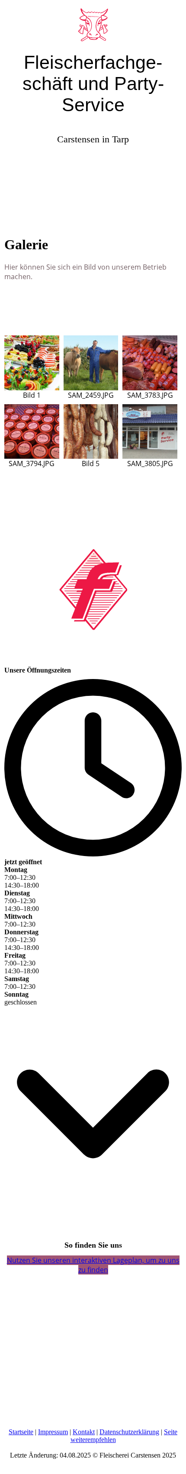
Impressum (53, 1431)
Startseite (21, 1431)
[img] (93, 21)
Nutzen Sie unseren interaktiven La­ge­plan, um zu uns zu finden (93, 1264)
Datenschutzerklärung (129, 1431)
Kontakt (84, 1431)
